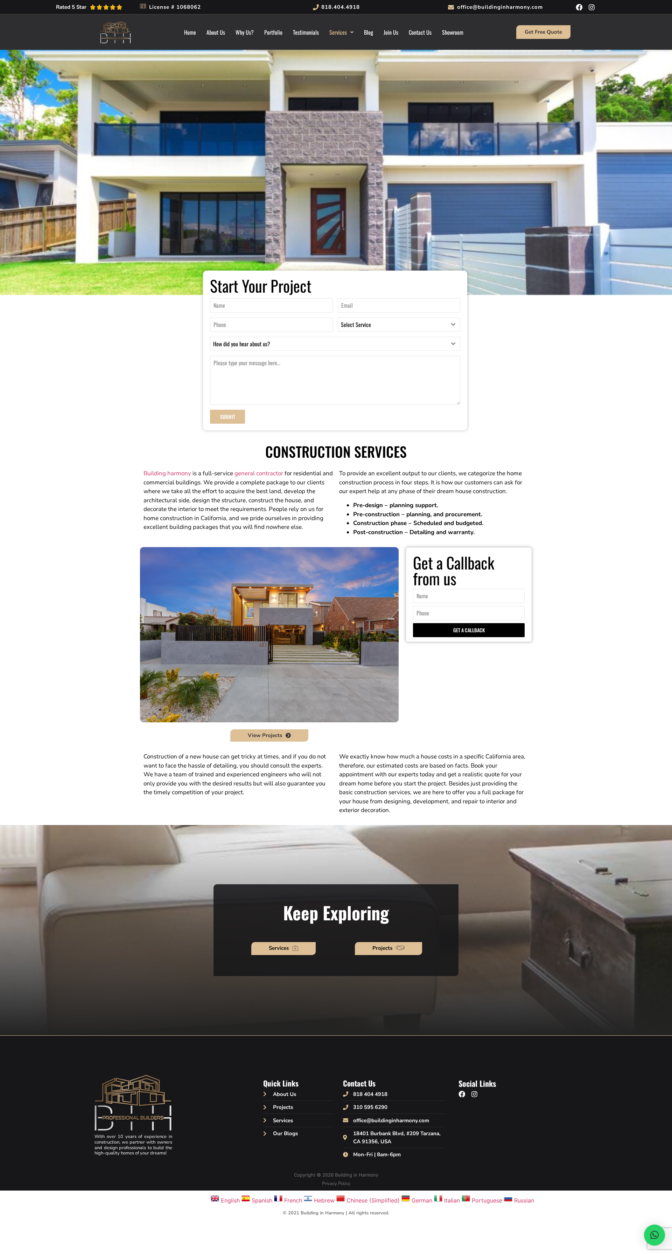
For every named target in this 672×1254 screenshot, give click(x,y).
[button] (341, 32)
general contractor (258, 473)
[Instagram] (591, 7)
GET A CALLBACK (469, 630)
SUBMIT (227, 416)
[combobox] (399, 325)
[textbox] (392, 324)
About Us (215, 32)
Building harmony (167, 473)
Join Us (391, 32)
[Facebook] (579, 7)
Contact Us (420, 32)
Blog (368, 32)
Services (338, 32)
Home (190, 32)
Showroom (452, 32)
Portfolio (273, 32)
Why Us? (245, 32)
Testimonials (306, 32)
